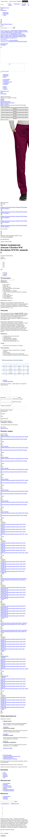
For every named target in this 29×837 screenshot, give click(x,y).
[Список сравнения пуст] (1, 21)
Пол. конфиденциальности (11, 757)
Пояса (22, 41)
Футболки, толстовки (18, 35)
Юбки (17, 36)
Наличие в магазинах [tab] (8, 381)
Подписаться (3, 281)
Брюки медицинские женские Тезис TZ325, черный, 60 (13, 631)
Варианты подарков (7, 748)
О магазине (5, 727)
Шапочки (11, 41)
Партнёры (5, 798)
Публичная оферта (7, 755)
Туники (7, 32)
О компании (6, 83)
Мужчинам (5, 13)
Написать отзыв (4, 428)
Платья (2, 37)
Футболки (19, 32)
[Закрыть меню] (1, 29)
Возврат (5, 788)
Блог (4, 777)
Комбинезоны (14, 34)
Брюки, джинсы (13, 32)
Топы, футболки (14, 40)
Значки (19, 41)
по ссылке (10, 307)
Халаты (13, 30)
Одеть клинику (6, 783)
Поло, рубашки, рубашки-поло (18, 31)
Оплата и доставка (7, 786)
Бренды (5, 86)
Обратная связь (6, 796)
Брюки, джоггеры (5, 36)
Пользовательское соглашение (10, 758)
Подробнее (5, 734)
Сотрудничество (7, 785)
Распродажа (17, 3)
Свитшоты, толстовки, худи (10, 37)
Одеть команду (10, 4)
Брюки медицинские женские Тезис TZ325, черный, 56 (13, 624)
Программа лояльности (8, 789)
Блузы (16, 30)
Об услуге (5, 741)
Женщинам (5, 12)
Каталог (2, 4)
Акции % (5, 89)
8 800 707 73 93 (5, 7)
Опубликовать (4, 422)
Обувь (4, 15)
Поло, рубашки (12, 36)
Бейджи (15, 41)
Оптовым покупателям (8, 790)
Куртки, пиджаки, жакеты (7, 35)
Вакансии (5, 776)
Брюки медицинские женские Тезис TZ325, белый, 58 (13, 579)
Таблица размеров (6, 278)
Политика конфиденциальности (10, 756)
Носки (25, 41)
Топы (24, 36)
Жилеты (21, 36)
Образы (5, 87)
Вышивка (5, 784)
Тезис (4, 772)
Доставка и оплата (24, 4)
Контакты (5, 84)
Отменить (10, 422)
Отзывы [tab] (5, 380)
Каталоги (5, 775)
